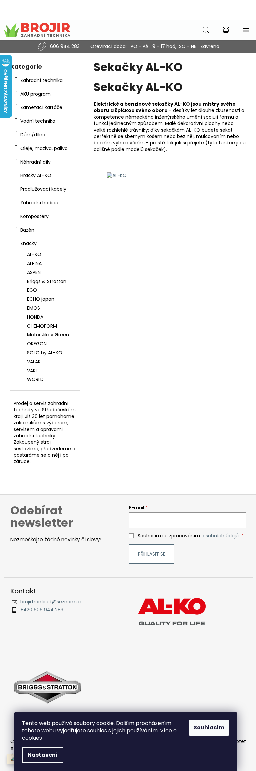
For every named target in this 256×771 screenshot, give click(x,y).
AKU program (35, 94)
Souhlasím (209, 727)
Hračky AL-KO (35, 175)
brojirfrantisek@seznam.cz (51, 602)
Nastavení (43, 755)
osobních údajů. (221, 535)
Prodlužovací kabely (43, 189)
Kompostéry (34, 216)
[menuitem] (45, 254)
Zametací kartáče (41, 107)
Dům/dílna (32, 134)
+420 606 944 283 (41, 610)
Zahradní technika (41, 80)
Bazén (27, 230)
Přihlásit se (151, 554)
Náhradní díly (35, 162)
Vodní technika (37, 121)
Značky (28, 243)
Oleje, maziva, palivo (44, 148)
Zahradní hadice (39, 202)
